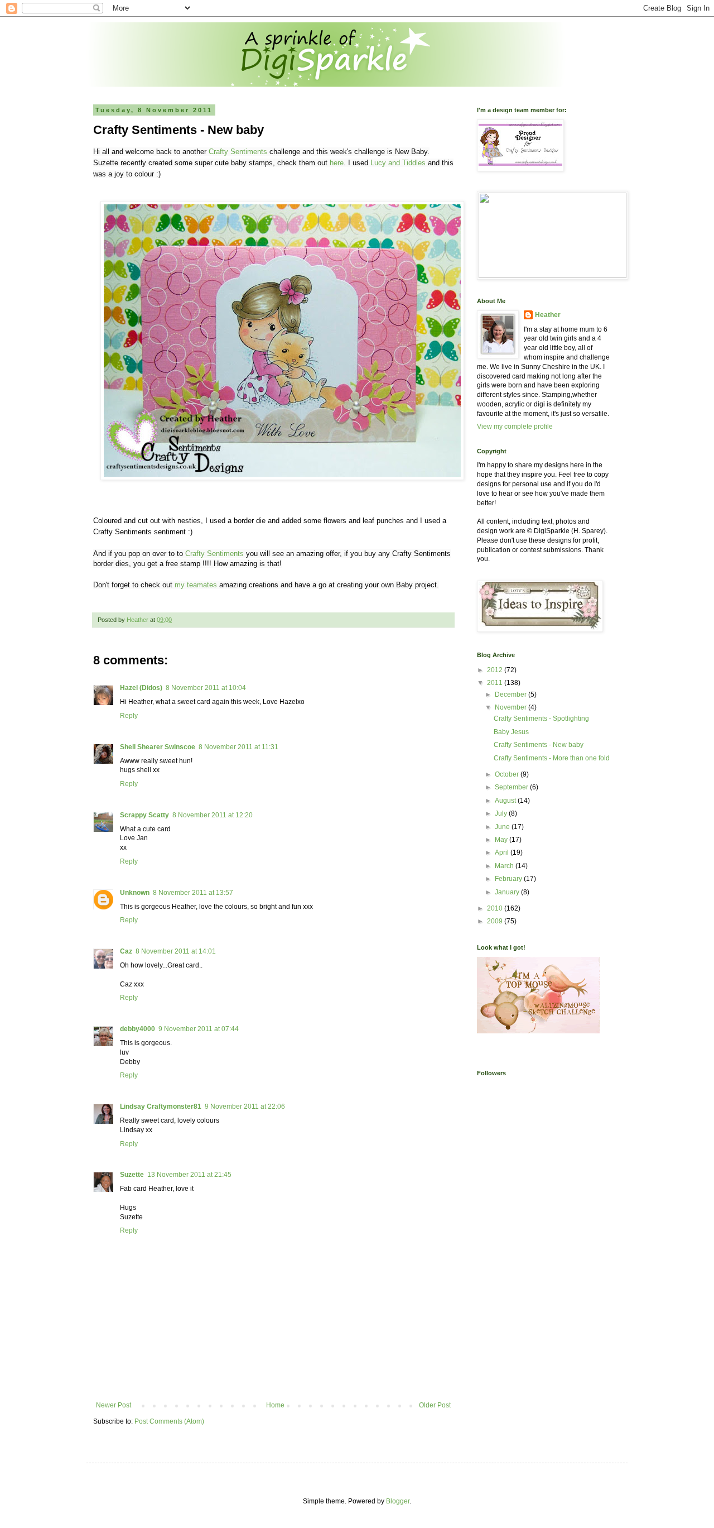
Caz (126, 951)
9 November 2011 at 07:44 (198, 1029)
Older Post (435, 1405)
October (507, 774)
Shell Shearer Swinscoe (157, 747)
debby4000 (137, 1029)
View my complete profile (515, 426)
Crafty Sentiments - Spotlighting (541, 718)
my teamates (194, 585)
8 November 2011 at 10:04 (206, 688)
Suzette (132, 1175)
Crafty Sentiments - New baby (538, 745)
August (506, 800)
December (511, 694)
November (511, 707)
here (337, 163)
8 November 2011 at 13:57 (193, 893)
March (505, 866)
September (512, 787)
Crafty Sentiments (238, 151)
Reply (129, 716)
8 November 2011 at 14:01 (176, 951)
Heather (548, 315)
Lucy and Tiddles (398, 163)
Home (275, 1405)
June (503, 827)
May (502, 840)
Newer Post (113, 1405)
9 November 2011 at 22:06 (245, 1106)
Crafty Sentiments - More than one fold (552, 758)
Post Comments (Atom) (169, 1421)
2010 (495, 908)
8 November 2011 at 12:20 (212, 815)
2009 (495, 921)
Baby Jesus (511, 732)
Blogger (397, 1501)
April (502, 852)
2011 (495, 683)
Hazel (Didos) (141, 688)
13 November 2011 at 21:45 (189, 1175)
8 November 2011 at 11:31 (238, 747)
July (502, 813)
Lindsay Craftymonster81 (160, 1106)
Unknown (134, 893)
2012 (495, 670)
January (508, 892)
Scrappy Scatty (144, 815)
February (509, 879)
